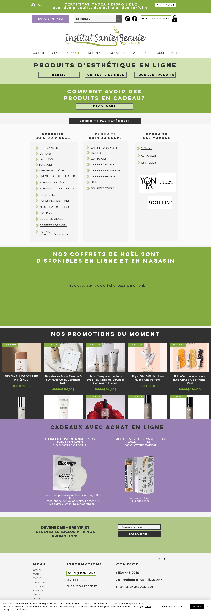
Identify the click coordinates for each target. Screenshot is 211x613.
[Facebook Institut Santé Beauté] (134, 18)
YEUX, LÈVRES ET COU (54, 207)
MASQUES (46, 164)
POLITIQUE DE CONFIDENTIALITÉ (82, 586)
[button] (175, 18)
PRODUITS (37, 578)
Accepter (196, 606)
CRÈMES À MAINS (102, 164)
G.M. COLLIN (149, 155)
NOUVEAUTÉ (39, 586)
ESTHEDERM (149, 162)
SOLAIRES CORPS (102, 188)
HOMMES (46, 212)
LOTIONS (46, 153)
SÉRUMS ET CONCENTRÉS (57, 188)
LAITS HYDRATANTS (104, 147)
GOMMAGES (99, 158)
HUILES (96, 153)
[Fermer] (207, 606)
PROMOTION (39, 582)
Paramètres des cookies (173, 606)
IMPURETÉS (47, 194)
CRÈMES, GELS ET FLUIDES (57, 176)
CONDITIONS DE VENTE (77, 580)
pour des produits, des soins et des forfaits (101, 8)
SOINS (36, 574)
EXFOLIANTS (48, 158)
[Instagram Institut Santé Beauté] (127, 18)
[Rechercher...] (119, 18)
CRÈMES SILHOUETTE (105, 170)
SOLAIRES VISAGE (51, 218)
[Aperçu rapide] (21, 409)
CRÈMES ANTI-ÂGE (51, 170)
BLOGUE (37, 594)
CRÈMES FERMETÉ (103, 176)
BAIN (94, 182)
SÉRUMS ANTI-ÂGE (52, 182)
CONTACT (37, 598)
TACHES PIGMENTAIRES (54, 200)
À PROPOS (38, 590)
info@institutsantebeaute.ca (134, 586)
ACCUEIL (37, 570)
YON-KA (146, 148)
